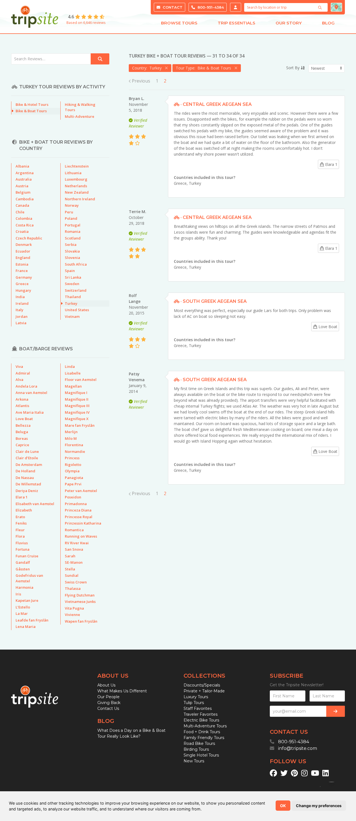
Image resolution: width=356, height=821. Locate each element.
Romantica (74, 529)
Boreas (22, 438)
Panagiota (74, 477)
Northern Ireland (80, 198)
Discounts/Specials (202, 685)
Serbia (70, 244)
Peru (69, 211)
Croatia (22, 231)
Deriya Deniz (27, 490)
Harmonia (24, 587)
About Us (106, 685)
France (22, 270)
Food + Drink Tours (202, 731)
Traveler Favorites (200, 714)
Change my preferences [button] (319, 805)
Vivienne (72, 614)
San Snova (74, 549)
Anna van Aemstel (31, 392)
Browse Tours (179, 23)
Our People (108, 696)
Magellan (73, 386)
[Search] (321, 7)
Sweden (72, 283)
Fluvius (22, 542)
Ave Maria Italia (30, 412)
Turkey (195, 183)
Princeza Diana (78, 510)
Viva (19, 366)
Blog (328, 23)
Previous (140, 81)
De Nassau (25, 477)
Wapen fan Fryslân (81, 621)
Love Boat (24, 418)
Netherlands (76, 185)
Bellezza (23, 425)
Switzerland (75, 290)
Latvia (21, 322)
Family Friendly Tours (204, 737)
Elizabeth (24, 510)
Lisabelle (73, 373)
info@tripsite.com (297, 748)
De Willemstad (28, 483)
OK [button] (283, 805)
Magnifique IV (77, 412)
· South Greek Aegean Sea (213, 301)
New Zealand (77, 192)
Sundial (71, 575)
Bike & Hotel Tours (32, 104)
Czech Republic (29, 238)
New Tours (194, 760)
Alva (19, 379)
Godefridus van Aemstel (29, 578)
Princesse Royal (78, 516)
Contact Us (108, 708)
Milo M (71, 438)
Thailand (73, 296)
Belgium (23, 192)
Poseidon (73, 497)
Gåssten (23, 569)
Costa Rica (25, 225)
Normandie (75, 451)
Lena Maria (26, 626)
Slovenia (72, 257)
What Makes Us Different (122, 690)
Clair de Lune (27, 451)
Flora (20, 536)
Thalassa (73, 588)
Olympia (72, 470)
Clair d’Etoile (27, 457)
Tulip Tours (194, 702)
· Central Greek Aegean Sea (215, 104)
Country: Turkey (148, 68)
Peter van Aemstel (81, 490)
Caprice (22, 444)
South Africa (76, 264)
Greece (180, 183)
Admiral (23, 373)
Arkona (22, 399)
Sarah (70, 555)
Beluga (22, 431)
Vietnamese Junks (80, 601)
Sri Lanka (73, 277)
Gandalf (23, 562)
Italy (19, 309)
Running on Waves (81, 536)
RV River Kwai (77, 542)
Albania (22, 166)
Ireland (22, 303)
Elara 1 (22, 497)
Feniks (21, 523)
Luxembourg (76, 179)
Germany (24, 277)
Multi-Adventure (79, 116)
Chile (20, 211)
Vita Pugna (74, 608)
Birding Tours (196, 749)
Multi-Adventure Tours (205, 725)
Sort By (293, 67)
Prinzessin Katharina (83, 523)
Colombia (24, 218)
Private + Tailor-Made (204, 690)
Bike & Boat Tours (31, 110)
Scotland (73, 238)
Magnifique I (76, 392)
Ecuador (23, 251)
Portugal (72, 225)
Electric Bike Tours (201, 720)
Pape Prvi (73, 483)
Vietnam (72, 316)
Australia (24, 179)
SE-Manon (74, 562)
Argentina (25, 172)
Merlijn (71, 431)
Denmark (24, 244)
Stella (70, 569)
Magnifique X (76, 418)
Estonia (22, 264)
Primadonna (76, 503)
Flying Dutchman (80, 595)
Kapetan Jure (27, 600)
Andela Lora (26, 386)
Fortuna (22, 549)
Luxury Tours (196, 696)
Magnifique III (77, 405)
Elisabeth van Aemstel (35, 503)
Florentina (74, 444)
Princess (72, 457)
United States (77, 309)
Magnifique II (76, 399)
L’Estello (23, 607)
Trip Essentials (236, 23)
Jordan (22, 316)
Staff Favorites (198, 708)
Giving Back (108, 702)
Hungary (23, 290)
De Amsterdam (29, 464)
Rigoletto (73, 464)
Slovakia (72, 251)
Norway (72, 205)
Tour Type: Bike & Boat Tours (204, 68)
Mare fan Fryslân (80, 425)
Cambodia (25, 198)
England (23, 257)
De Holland (25, 470)
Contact (172, 7)
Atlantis (22, 405)
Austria (22, 185)
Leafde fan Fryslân (32, 620)
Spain (70, 270)
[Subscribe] (335, 711)
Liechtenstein (77, 166)
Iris (18, 594)
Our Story (289, 23)
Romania (72, 231)
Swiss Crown (76, 582)
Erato (20, 516)
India (20, 296)
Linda (70, 366)
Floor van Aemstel (81, 379)
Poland (71, 218)
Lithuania (73, 172)
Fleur (20, 529)
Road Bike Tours (199, 743)
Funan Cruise (27, 555)
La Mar (22, 613)
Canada (22, 205)
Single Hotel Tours (201, 755)
